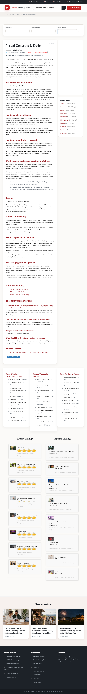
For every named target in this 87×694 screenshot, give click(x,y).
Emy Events (13, 408)
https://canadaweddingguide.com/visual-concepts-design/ (29, 352)
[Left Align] (64, 8)
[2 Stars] (7, 50)
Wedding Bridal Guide (39, 656)
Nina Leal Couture (68, 400)
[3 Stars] (8, 50)
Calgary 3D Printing (15, 379)
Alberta (12, 14)
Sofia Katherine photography (71, 388)
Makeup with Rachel (12, 673)
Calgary (18, 14)
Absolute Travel (68, 403)
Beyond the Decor (41, 422)
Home (6, 14)
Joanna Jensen (41, 407)
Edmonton (63, 117)
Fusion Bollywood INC (15, 382)
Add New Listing (74, 7)
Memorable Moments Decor (17, 411)
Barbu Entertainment (69, 412)
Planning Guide (58, 1)
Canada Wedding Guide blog (19, 295)
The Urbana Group (14, 420)
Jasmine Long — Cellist (70, 382)
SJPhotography (68, 394)
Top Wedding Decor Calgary (71, 407)
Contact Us (36, 667)
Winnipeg (63, 126)
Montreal (63, 113)
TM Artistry (39, 425)
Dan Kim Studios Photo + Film (44, 379)
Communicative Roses (12, 663)
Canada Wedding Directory (76, 1)
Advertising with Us (38, 671)
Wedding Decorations (41, 52)
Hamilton (63, 130)
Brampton (63, 133)
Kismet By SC (13, 399)
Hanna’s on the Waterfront (13, 656)
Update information (13, 356)
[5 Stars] (10, 50)
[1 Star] (6, 50)
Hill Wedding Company (12, 660)
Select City (8, 27)
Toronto (62, 103)
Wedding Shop (34, 1)
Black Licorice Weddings (43, 390)
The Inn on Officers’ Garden (44, 401)
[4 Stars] (9, 50)
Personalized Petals (11, 677)
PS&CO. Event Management (44, 385)
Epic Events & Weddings (70, 377)
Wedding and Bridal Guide (18, 292)
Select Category (35, 27)
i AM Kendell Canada (69, 418)
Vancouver (63, 107)
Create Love (67, 397)
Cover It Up (13, 396)
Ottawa (62, 123)
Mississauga (64, 120)
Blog (46, 1)
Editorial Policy (37, 674)
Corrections (36, 678)
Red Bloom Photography (43, 396)
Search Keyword (61, 27)
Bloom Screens (13, 417)
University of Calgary (42, 416)
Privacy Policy (37, 682)
